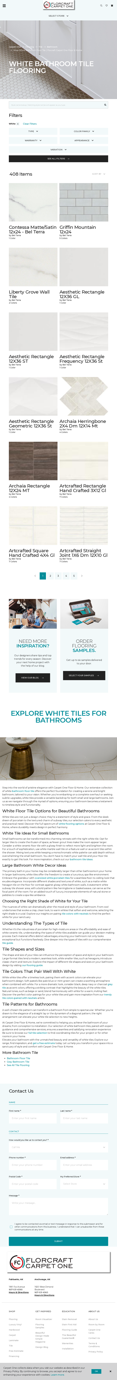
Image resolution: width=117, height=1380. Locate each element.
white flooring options (71, 823)
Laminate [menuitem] (14, 1340)
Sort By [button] (96, 174)
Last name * (66, 1111)
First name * (15, 1111)
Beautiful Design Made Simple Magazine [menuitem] (42, 1337)
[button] (101, 6)
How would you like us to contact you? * (29, 1140)
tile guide (7, 943)
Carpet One (15, 47)
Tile (40, 47)
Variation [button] (56, 149)
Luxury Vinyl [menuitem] (15, 1324)
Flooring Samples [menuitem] (39, 1326)
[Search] (105, 104)
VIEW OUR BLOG (30, 677)
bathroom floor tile (23, 791)
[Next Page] (81, 576)
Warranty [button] (31, 140)
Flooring (29, 47)
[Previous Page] (35, 576)
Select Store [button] (56, 16)
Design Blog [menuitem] (41, 1347)
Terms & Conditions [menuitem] (94, 1345)
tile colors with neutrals (75, 913)
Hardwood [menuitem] (14, 1330)
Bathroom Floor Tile (18, 1058)
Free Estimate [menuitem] (16, 1351)
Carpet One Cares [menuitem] (94, 1331)
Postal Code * (15, 1177)
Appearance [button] (81, 140)
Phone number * (17, 1158)
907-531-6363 (41, 1292)
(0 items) (112, 6)
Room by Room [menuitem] (96, 1324)
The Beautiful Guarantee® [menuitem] (69, 1336)
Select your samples (81, 675)
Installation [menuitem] (68, 1348)
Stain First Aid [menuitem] (69, 1324)
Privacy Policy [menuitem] (95, 1351)
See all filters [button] (56, 158)
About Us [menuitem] (93, 1319)
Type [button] (31, 131)
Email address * (67, 1158)
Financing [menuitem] (14, 1356)
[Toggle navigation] (4, 6)
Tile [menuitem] (11, 1345)
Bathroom (52, 47)
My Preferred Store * (70, 1177)
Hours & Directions (19, 1292)
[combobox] (56, 104)
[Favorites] (106, 6)
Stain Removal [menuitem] (69, 1319)
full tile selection (37, 1033)
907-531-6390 (16, 1289)
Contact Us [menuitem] (94, 1338)
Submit (58, 1241)
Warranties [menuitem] (67, 1343)
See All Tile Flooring (18, 1065)
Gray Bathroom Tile (18, 1061)
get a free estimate (44, 1043)
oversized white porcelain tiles (52, 878)
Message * (14, 1196)
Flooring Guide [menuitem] (69, 1330)
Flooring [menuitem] (13, 1319)
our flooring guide (32, 965)
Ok (96, 1371)
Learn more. (57, 1374)
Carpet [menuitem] (12, 1335)
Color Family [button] (82, 131)
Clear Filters (30, 123)
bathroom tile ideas (81, 859)
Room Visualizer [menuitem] (43, 1319)
